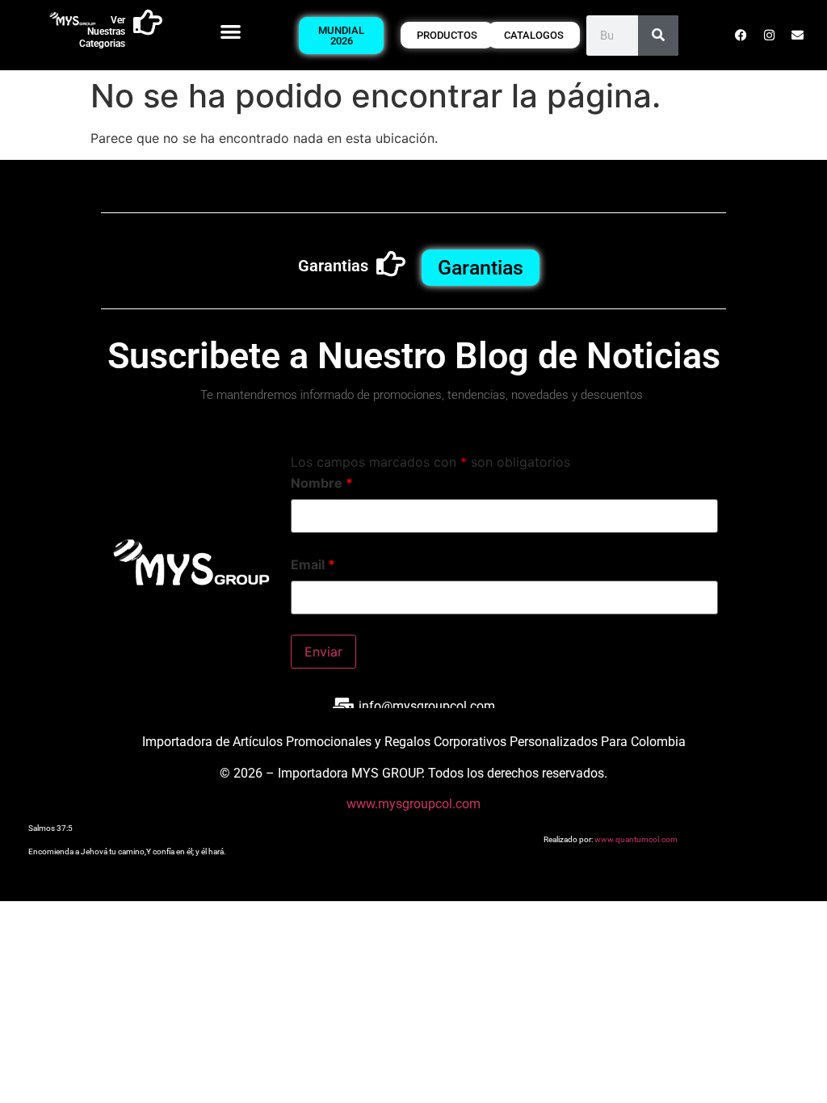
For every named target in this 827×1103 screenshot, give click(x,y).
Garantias (333, 265)
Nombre (322, 482)
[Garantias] (390, 264)
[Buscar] (658, 35)
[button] (230, 31)
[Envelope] (797, 35)
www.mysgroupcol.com (413, 804)
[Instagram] (769, 35)
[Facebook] (740, 35)
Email (313, 564)
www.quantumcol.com (636, 839)
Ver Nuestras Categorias (102, 32)
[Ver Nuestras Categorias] (147, 22)
